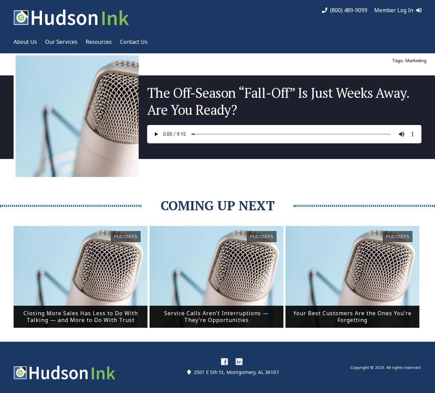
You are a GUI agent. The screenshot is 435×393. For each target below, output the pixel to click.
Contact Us (133, 42)
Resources (99, 42)
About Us (25, 42)
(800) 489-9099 (348, 10)
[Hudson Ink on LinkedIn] (239, 361)
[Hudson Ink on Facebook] (224, 361)
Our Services (61, 42)
